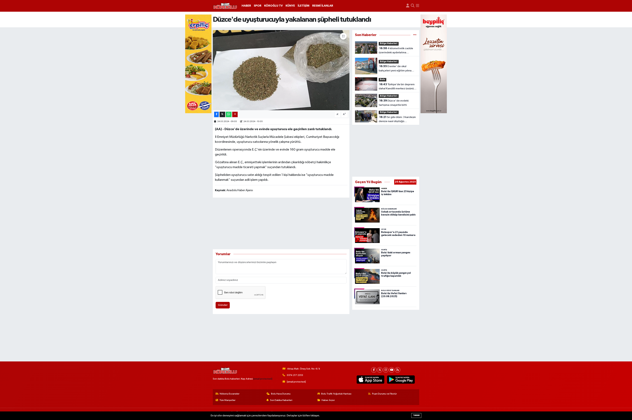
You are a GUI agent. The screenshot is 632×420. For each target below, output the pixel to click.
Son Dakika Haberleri (281, 400)
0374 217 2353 (295, 375)
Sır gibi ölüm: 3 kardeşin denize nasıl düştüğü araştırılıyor (397, 120)
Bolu (382, 79)
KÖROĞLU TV (273, 5)
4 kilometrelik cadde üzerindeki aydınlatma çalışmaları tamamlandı (396, 51)
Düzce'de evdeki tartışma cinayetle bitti (394, 102)
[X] (379, 370)
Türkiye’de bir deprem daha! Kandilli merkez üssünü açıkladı (397, 87)
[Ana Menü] (417, 6)
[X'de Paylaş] (222, 114)
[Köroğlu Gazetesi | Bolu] (225, 5)
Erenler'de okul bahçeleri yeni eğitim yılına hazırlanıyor (395, 69)
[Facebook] (374, 370)
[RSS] (397, 370)
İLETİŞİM (303, 5)
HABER (246, 5)
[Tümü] (414, 35)
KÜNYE (290, 5)
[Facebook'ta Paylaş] (216, 114)
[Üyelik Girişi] (407, 6)
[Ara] (413, 6)
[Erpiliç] (198, 63)
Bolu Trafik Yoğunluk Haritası (336, 394)
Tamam (416, 415)
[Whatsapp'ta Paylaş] (229, 114)
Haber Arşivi (328, 400)
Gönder (223, 305)
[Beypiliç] (434, 63)
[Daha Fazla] (235, 114)
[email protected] (262, 379)
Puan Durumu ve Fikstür (384, 394)
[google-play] (401, 379)
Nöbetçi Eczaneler (229, 394)
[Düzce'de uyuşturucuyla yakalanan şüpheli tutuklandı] (281, 70)
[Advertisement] (281, 223)
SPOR (257, 5)
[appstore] (370, 379)
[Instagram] (385, 370)
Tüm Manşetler (227, 400)
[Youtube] (391, 370)
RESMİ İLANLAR (322, 5)
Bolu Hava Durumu (280, 394)
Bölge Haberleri (388, 43)
